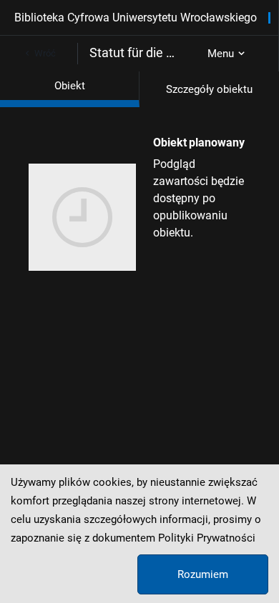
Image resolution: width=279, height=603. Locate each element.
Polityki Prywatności (206, 538)
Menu (220, 53)
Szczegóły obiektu (209, 89)
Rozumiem (202, 574)
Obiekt (69, 85)
